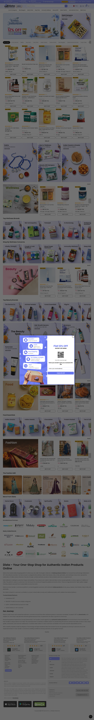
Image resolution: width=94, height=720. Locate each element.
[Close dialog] (73, 337)
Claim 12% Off (61, 373)
